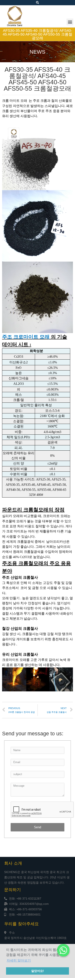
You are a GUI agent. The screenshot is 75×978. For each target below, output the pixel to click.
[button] (69, 22)
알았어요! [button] (37, 971)
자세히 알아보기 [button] (19, 960)
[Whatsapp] (63, 950)
